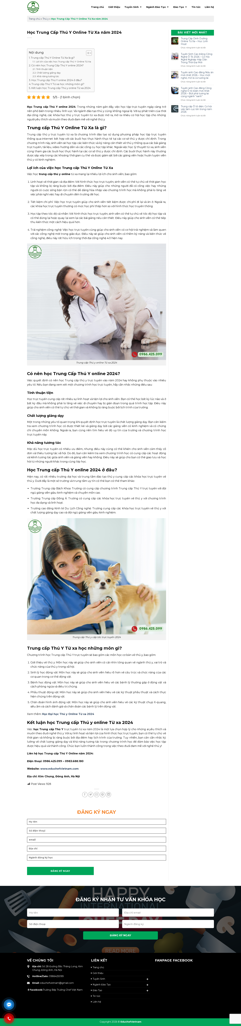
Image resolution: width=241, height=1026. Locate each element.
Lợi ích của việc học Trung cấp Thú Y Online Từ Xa (63, 61)
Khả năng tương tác (48, 76)
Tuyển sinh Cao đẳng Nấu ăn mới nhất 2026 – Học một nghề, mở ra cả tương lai (197, 75)
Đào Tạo (178, 7)
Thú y (45, 18)
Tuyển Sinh (131, 7)
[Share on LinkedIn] (108, 794)
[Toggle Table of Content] (87, 53)
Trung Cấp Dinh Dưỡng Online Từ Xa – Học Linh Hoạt (194, 41)
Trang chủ (97, 7)
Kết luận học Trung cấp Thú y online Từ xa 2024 (60, 88)
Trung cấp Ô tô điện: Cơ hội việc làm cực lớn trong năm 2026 (196, 109)
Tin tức (196, 7)
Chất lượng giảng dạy (48, 72)
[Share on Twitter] (90, 794)
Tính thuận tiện (44, 69)
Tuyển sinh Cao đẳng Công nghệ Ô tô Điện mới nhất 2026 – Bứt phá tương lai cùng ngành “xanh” (196, 92)
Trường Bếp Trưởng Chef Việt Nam (56, 989)
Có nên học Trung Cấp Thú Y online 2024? (57, 65)
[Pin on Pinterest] (102, 794)
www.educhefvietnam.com (59, 768)
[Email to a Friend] (96, 794)
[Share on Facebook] (85, 794)
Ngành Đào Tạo (156, 7)
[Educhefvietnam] (40, 7)
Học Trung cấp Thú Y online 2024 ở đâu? (56, 80)
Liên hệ (209, 7)
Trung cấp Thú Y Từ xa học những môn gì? (57, 84)
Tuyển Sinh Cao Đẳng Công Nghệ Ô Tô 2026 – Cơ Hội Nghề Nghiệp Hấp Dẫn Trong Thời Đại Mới (196, 58)
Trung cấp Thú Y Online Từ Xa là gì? (53, 57)
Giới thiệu (114, 7)
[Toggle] (147, 979)
